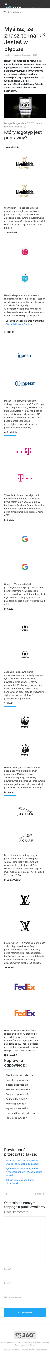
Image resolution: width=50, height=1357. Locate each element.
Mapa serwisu (27, 1349)
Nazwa (7, 1269)
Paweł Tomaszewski (16, 55)
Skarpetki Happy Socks (18, 324)
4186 (38, 1194)
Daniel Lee (20, 126)
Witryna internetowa (12, 1297)
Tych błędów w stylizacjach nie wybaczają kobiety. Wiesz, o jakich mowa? (24, 1172)
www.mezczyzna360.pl (12, 1349)
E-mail (7, 1283)
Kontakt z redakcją (40, 1349)
